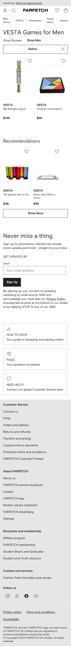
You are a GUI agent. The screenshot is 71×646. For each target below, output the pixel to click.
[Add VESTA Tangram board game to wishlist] (63, 61)
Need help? (15, 384)
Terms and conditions (40, 611)
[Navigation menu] (5, 10)
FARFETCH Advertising (18, 511)
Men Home (6, 20)
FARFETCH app (13, 498)
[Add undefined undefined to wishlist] (26, 151)
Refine (32, 49)
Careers (8, 491)
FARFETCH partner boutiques (23, 484)
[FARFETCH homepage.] (35, 10)
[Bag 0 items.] (66, 10)
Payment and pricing (17, 438)
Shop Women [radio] (12, 41)
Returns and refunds (17, 431)
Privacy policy (12, 611)
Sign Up (12, 282)
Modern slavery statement (20, 505)
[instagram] (7, 596)
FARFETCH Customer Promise (23, 458)
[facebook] (26, 596)
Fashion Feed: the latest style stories (27, 577)
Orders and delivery (16, 424)
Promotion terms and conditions (24, 451)
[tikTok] (17, 596)
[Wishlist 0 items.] (57, 10)
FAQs (11, 359)
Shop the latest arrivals (29, 3)
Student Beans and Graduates (23, 551)
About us (9, 478)
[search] (13, 10)
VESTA (19, 20)
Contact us (10, 411)
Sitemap (8, 518)
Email (6, 263)
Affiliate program (14, 538)
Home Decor (50, 20)
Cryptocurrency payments (20, 445)
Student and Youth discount (22, 558)
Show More (35, 213)
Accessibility (11, 619)
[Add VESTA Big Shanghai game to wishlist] (30, 61)
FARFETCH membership (19, 544)
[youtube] (36, 596)
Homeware (35, 20)
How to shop (17, 334)
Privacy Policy (56, 298)
